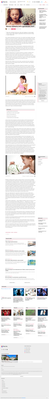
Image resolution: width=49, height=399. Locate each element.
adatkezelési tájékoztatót (15, 374)
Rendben (47, 397)
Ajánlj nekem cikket (27, 282)
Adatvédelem (3, 386)
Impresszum (3, 383)
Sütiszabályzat (24, 397)
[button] (20, 87)
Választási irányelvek (4, 392)
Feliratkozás (42, 100)
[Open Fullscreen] (34, 94)
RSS (2, 389)
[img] (4, 2)
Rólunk (3, 380)
